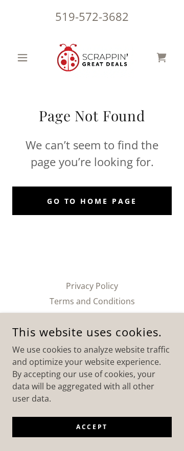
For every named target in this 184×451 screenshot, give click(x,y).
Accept (91, 426)
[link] (91, 57)
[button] (24, 57)
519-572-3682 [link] (92, 16)
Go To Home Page (92, 201)
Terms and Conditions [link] (92, 301)
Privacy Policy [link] (92, 285)
